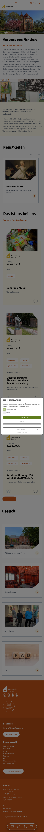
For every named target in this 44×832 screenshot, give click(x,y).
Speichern (22, 426)
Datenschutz (25, 432)
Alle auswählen (22, 417)
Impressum (19, 432)
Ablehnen (22, 421)
